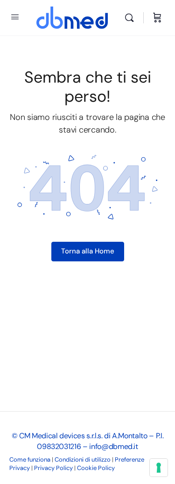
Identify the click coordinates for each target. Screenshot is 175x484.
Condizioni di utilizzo (83, 459)
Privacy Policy (53, 468)
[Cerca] (132, 17)
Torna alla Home (87, 251)
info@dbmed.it (113, 446)
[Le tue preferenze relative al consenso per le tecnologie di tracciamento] (159, 468)
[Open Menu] (15, 17)
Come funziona (29, 459)
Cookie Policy (96, 468)
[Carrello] (157, 17)
